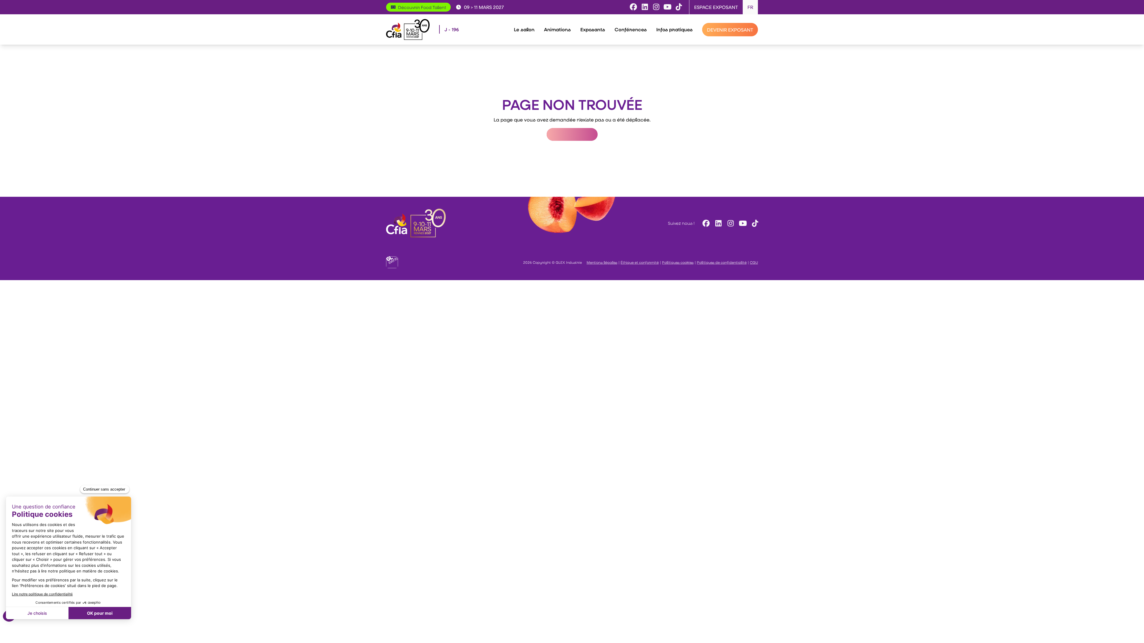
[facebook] (705, 223)
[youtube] (742, 223)
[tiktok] (754, 223)
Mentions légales (602, 262)
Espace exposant (716, 7)
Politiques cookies (678, 262)
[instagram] (729, 223)
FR (750, 7)
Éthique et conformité (640, 262)
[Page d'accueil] (408, 29)
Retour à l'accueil (572, 134)
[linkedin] (717, 223)
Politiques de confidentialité (722, 262)
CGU (754, 262)
